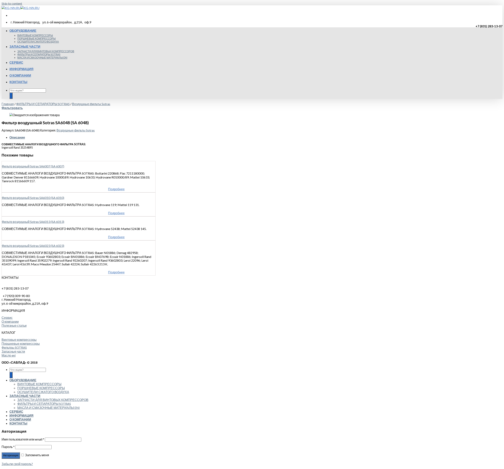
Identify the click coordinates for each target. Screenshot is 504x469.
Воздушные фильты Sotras (91, 104)
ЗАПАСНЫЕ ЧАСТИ (24, 46)
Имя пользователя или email (23, 439)
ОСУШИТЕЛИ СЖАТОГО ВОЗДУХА (38, 41)
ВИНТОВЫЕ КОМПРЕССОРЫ (35, 35)
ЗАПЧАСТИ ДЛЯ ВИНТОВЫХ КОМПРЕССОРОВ (45, 51)
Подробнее (116, 189)
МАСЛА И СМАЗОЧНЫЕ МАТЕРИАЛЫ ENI (42, 57)
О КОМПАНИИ (20, 75)
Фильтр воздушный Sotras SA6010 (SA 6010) (33, 198)
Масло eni (9, 355)
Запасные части (13, 351)
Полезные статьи (14, 325)
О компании (10, 321)
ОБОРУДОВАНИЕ (22, 30)
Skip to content (12, 3)
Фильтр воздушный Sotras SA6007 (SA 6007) (33, 166)
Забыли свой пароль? (17, 464)
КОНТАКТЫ (18, 82)
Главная (8, 104)
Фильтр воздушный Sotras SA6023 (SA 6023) (33, 245)
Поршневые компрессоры (21, 343)
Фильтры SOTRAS (14, 347)
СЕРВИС (16, 62)
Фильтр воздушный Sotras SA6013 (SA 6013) (33, 221)
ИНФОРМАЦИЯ (21, 69)
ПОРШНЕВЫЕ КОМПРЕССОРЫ (36, 38)
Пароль (8, 447)
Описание (17, 137)
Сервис (7, 317)
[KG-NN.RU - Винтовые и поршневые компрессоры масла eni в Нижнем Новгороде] (20, 8)
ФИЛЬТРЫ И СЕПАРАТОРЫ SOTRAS (38, 54)
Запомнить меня (36, 455)
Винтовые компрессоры (19, 339)
